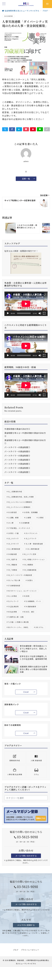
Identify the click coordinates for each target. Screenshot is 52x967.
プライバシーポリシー (30, 950)
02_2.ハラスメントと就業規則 (19, 507)
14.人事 (10, 523)
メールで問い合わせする (26, 855)
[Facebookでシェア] (12, 129)
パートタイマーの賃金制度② (17, 468)
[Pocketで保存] (26, 129)
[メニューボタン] (4, 4)
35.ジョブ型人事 (14, 580)
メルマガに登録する (26, 925)
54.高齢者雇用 (30, 606)
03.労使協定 (12, 512)
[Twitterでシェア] (5, 129)
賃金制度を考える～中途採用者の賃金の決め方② (25, 434)
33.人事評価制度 (33, 549)
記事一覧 (26, 178)
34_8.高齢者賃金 (30, 570)
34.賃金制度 (12, 554)
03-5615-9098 (27, 836)
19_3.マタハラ (13, 544)
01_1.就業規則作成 (15, 491)
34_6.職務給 (28, 565)
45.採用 (26, 596)
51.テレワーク (13, 601)
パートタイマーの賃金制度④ (17, 459)
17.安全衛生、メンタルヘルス (19, 528)
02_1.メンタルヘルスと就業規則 (20, 502)
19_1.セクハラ (13, 538)
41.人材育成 (12, 596)
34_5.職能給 (12, 565)
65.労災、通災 (29, 612)
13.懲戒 (40, 517)
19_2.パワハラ (31, 538)
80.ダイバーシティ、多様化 (18, 627)
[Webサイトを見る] (26, 171)
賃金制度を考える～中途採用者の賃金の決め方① (25, 442)
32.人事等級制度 (14, 549)
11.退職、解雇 (13, 517)
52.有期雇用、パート (33, 601)
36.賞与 (30, 580)
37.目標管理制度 (14, 585)
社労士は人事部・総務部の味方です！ (21, 251)
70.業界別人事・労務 (15, 617)
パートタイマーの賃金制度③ (17, 463)
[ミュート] (40, 313)
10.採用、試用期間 (31, 512)
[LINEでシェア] (40, 129)
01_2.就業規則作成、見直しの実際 (21, 497)
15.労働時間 (25, 523)
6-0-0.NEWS (8, 16)
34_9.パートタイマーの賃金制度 (20, 575)
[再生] (8, 313)
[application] (26, 304)
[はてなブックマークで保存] (19, 129)
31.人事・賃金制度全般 (34, 544)
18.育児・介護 (13, 533)
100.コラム (39, 627)
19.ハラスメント (31, 533)
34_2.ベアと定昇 (30, 554)
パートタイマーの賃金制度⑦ (17, 447)
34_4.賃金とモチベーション (34, 559)
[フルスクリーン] (44, 313)
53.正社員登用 (13, 606)
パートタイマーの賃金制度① (17, 472)
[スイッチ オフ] (47, 4)
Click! (26, 692)
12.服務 (28, 517)
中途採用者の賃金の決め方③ (17, 429)
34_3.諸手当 (12, 559)
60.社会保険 (12, 612)
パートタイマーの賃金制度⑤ (17, 455)
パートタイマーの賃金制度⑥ (17, 451)
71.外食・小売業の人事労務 (18, 622)
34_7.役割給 (12, 570)
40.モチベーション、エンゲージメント (22, 591)
